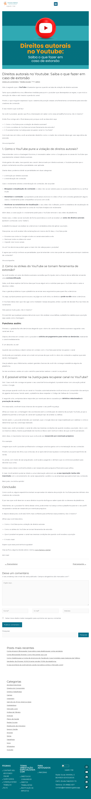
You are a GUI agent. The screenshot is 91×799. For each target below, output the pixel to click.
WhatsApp (11, 746)
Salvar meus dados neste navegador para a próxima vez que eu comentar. (33, 618)
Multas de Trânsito (14, 712)
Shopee (10, 732)
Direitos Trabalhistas (14, 692)
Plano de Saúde (13, 719)
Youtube (10, 750)
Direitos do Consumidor (16, 688)
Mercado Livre (12, 709)
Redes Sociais (25, 82)
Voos (9, 743)
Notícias (10, 716)
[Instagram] (86, 767)
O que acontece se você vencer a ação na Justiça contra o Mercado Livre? (35, 665)
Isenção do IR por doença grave (19, 702)
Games (9, 695)
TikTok (9, 736)
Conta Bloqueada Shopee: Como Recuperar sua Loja (27, 654)
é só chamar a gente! (43, 550)
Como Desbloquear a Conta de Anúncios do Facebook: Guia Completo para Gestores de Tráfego (43, 658)
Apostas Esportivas (14, 685)
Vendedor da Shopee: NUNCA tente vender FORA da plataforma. (31, 661)
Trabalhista (11, 739)
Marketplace (11, 705)
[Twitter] (86, 787)
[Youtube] (86, 772)
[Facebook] (86, 777)
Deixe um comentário (10, 82)
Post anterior (11, 564)
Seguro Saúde (12, 729)
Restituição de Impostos (16, 726)
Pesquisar (6, 631)
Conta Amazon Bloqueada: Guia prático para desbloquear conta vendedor (35, 651)
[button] (56, 4)
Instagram (10, 698)
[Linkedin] (86, 782)
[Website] (76, 611)
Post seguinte (79, 564)
